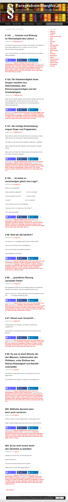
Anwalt (13, 65)
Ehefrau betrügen (9, 395)
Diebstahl (7, 224)
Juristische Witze (30, 68)
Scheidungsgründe (19, 167)
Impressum (39, 24)
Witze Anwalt (39, 70)
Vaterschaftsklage (9, 70)
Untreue (38, 167)
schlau (32, 398)
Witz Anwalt (21, 70)
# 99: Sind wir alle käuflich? (19, 234)
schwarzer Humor (28, 167)
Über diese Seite (17, 24)
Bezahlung (7, 265)
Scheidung (11, 167)
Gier (51, 43)
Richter (24, 64)
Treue (34, 167)
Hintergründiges (9, 64)
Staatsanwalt (53, 61)
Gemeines (40, 161)
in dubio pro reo (39, 67)
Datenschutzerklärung (28, 24)
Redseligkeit (8, 398)
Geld (19, 67)
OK (59, 498)
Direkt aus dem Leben (29, 63)
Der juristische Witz (9, 67)
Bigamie (23, 478)
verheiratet (7, 169)
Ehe (14, 166)
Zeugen (19, 71)
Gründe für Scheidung (23, 166)
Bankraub (14, 306)
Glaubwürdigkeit (18, 115)
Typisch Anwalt (54, 62)
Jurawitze (16, 68)
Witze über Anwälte (18, 270)
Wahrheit (16, 70)
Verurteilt (52, 66)
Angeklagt (21, 63)
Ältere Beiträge (9, 490)
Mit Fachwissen (54, 50)
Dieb (42, 222)
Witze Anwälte (8, 71)
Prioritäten (21, 262)
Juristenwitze (22, 68)
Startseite (8, 24)
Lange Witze (16, 163)
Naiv (20, 64)
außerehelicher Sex (39, 65)
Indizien (7, 68)
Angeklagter (8, 65)
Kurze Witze (16, 64)
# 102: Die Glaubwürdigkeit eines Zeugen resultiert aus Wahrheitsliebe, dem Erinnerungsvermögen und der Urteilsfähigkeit (21, 86)
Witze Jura (14, 71)
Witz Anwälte (28, 70)
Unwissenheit (53, 64)
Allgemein (16, 63)
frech (16, 67)
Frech (36, 63)
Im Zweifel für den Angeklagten (27, 67)
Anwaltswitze (31, 65)
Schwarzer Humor (30, 64)
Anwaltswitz (24, 65)
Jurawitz (11, 68)
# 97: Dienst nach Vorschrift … (20, 318)
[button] (11, 60)
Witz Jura (34, 70)
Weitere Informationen (49, 498)
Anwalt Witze (18, 65)
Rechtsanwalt (28, 262)
